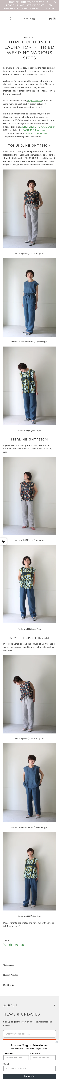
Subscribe (29, 1076)
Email (6, 1064)
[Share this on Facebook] (11, 945)
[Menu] (5, 19)
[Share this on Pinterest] (17, 945)
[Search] (10, 19)
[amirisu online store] (29, 19)
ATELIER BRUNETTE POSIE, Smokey (37, 126)
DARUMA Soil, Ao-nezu (34, 130)
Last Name (35, 1053)
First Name (8, 1053)
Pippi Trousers (35, 100)
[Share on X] (5, 945)
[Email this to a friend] (23, 945)
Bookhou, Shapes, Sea (36, 133)
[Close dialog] (56, 1042)
